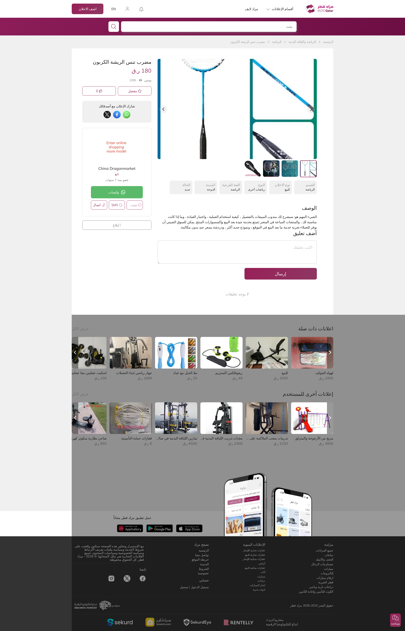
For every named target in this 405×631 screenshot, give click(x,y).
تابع (117, 174)
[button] (395, 620)
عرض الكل (80, 328)
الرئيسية (328, 42)
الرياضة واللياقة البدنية (302, 42)
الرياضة (276, 42)
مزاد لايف (251, 9)
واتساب (113, 192)
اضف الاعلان (87, 9)
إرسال (280, 273)
